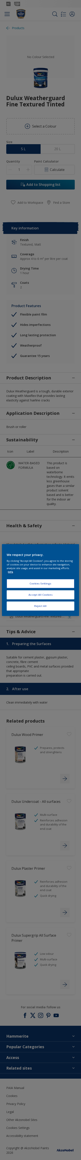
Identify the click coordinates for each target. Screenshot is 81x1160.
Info (10, 571)
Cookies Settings (40, 583)
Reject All (40, 606)
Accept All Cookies (40, 594)
